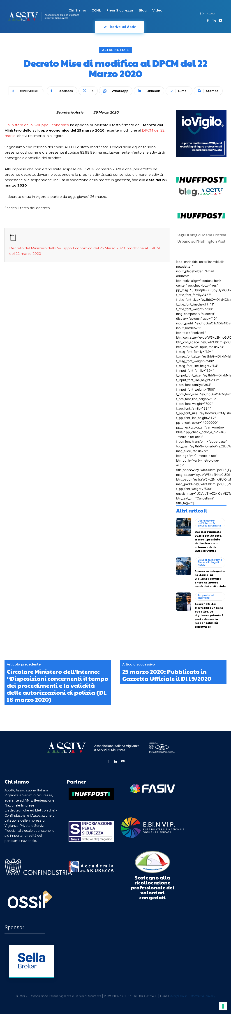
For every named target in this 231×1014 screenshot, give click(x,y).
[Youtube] (220, 21)
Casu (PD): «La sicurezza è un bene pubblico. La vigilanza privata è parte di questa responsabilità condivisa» (209, 615)
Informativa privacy (202, 996)
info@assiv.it (178, 996)
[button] (202, 13)
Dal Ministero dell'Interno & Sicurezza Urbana (209, 523)
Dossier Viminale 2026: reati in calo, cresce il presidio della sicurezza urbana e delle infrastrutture (208, 541)
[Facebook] (208, 21)
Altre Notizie (115, 50)
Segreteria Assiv (69, 112)
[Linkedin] (214, 21)
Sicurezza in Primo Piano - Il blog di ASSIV (210, 562)
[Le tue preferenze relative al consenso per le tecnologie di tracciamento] (223, 1006)
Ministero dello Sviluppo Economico (38, 125)
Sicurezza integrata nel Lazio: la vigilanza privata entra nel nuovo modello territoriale (210, 578)
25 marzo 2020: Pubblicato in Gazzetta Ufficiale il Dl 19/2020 (166, 675)
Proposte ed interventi (206, 596)
